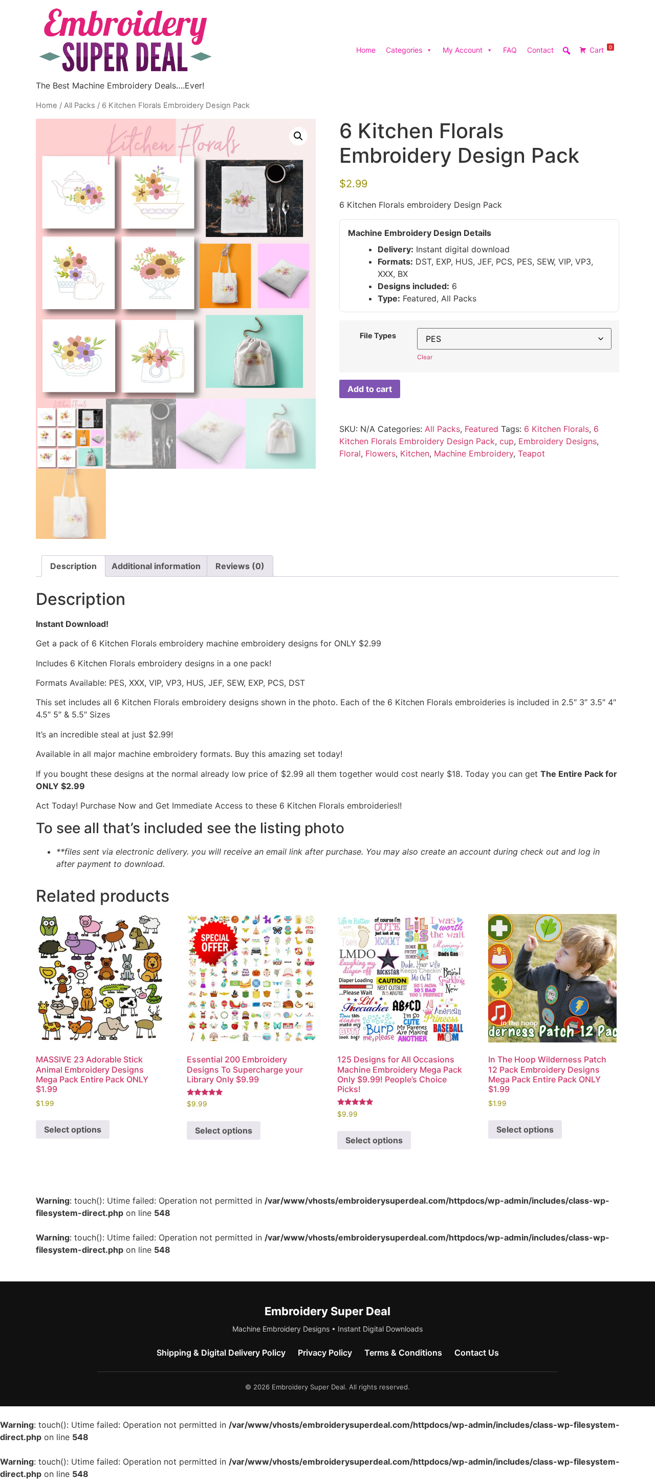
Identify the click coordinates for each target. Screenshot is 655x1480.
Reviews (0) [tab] (240, 566)
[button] (298, 136)
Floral (350, 453)
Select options (72, 1129)
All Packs (79, 105)
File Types (378, 335)
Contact (540, 50)
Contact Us (476, 1352)
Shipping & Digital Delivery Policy (221, 1352)
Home (366, 50)
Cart (601, 49)
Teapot (531, 453)
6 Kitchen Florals (556, 429)
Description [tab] (73, 566)
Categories (404, 50)
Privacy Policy (325, 1352)
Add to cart (369, 389)
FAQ (510, 50)
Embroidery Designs (557, 441)
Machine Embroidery (473, 453)
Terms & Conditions (403, 1352)
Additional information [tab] (156, 566)
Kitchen (414, 453)
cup (506, 441)
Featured (481, 429)
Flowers (380, 453)
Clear (424, 357)
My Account (463, 50)
